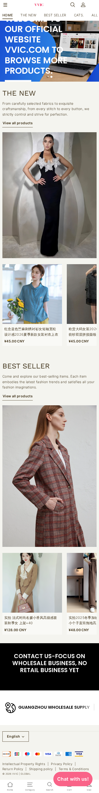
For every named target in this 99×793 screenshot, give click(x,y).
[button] (5, 5)
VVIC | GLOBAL (21, 773)
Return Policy (12, 769)
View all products (18, 123)
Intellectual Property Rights (23, 764)
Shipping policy (41, 769)
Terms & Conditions (74, 769)
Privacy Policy (61, 764)
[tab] (48, 77)
